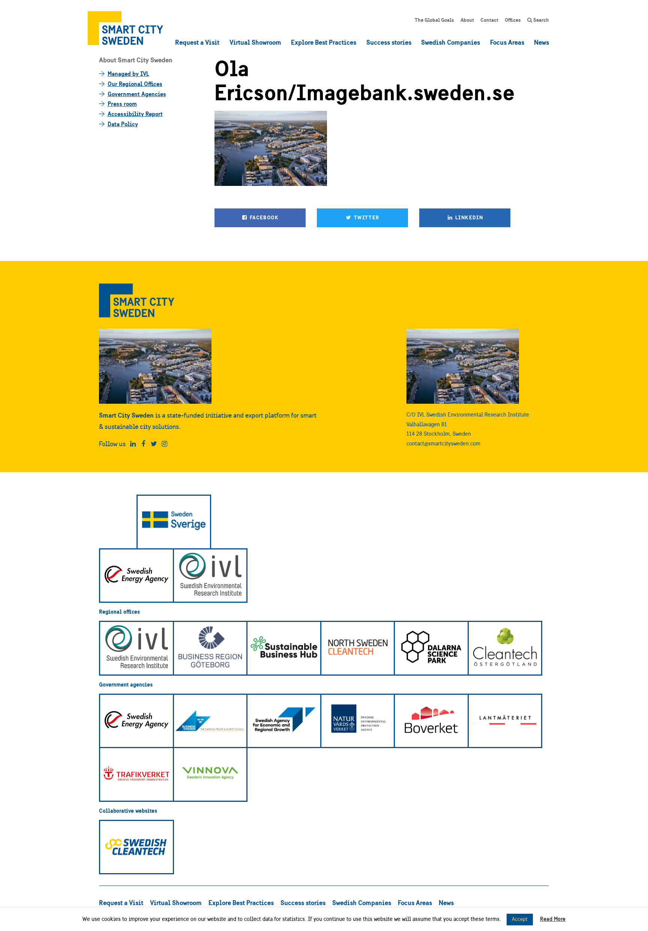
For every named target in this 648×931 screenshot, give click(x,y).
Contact (489, 20)
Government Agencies (137, 94)
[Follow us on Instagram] (164, 444)
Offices (513, 20)
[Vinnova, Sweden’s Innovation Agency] (210, 774)
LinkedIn (468, 217)
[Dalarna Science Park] (431, 648)
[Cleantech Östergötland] (505, 648)
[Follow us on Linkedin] (133, 444)
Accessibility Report (135, 114)
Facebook (263, 217)
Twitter (365, 217)
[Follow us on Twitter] (154, 444)
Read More (553, 918)
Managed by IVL (128, 73)
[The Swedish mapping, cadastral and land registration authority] (505, 721)
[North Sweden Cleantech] (357, 648)
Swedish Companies (450, 42)
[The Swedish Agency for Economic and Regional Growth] (283, 721)
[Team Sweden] (174, 522)
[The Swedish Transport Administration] (136, 774)
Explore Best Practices (323, 42)
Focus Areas (507, 42)
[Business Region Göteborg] (210, 648)
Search (540, 20)
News (541, 42)
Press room (122, 103)
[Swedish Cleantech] (136, 847)
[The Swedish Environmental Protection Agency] (357, 721)
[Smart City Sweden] (125, 28)
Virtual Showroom (255, 42)
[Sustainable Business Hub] (283, 648)
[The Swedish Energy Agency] (136, 575)
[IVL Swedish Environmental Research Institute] (210, 575)
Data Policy (123, 124)
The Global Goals (434, 20)
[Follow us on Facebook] (143, 444)
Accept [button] (520, 919)
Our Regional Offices (135, 84)
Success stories (388, 42)
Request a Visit (197, 42)
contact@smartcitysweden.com (443, 443)
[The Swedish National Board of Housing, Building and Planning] (431, 721)
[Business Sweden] (210, 721)
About (467, 20)
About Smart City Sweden (135, 60)
